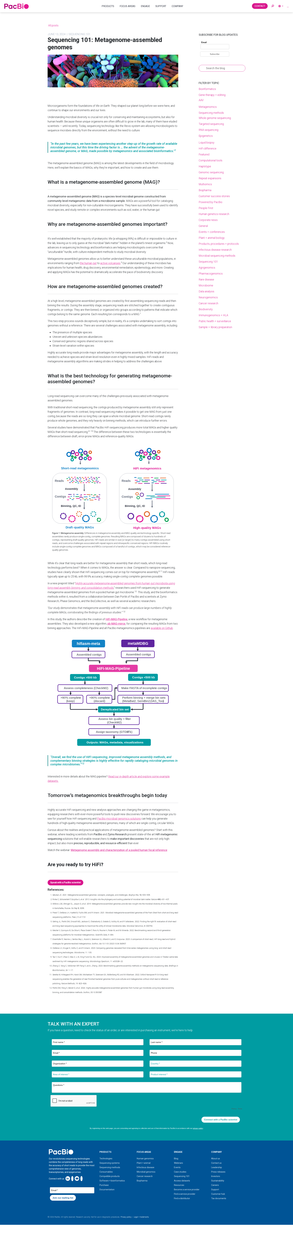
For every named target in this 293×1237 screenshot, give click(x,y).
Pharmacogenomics (211, 273)
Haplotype (205, 166)
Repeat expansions (210, 178)
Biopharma (205, 190)
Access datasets (182, 1180)
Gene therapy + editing (212, 94)
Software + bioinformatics (112, 1180)
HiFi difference (207, 148)
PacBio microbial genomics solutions (119, 818)
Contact (260, 6)
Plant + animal (143, 1163)
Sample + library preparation (215, 327)
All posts (53, 25)
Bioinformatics (207, 89)
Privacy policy (126, 1217)
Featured (204, 154)
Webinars (178, 1163)
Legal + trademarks (141, 1217)
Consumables (106, 1172)
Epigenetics (206, 135)
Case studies (180, 1172)
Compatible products (109, 1176)
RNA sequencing (208, 129)
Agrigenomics (207, 267)
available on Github (162, 628)
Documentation (106, 1189)
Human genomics (145, 1158)
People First (206, 208)
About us (215, 1158)
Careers (215, 1185)
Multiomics (205, 184)
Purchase (104, 1185)
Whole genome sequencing (215, 118)
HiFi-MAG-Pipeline (116, 619)
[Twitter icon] (72, 1178)
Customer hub (218, 1194)
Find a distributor (182, 1198)
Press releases (218, 1172)
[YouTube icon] (77, 1178)
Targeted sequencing (211, 124)
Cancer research (208, 303)
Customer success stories (214, 196)
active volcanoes (110, 263)
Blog (176, 1158)
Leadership (216, 1167)
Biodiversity (206, 309)
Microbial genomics (146, 1172)
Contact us (216, 1163)
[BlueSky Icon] (81, 1178)
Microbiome (206, 285)
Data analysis (206, 291)
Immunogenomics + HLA (213, 315)
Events (177, 1167)
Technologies (105, 1158)
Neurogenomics (208, 297)
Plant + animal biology (212, 237)
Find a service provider (184, 1194)
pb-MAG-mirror (116, 623)
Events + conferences (212, 231)
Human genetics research (214, 214)
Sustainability (217, 1180)
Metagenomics (208, 106)
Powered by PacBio (210, 202)
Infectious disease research (215, 249)
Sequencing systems (109, 1163)
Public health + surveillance (215, 321)
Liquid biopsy (206, 142)
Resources (179, 1185)
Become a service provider (186, 1189)
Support (215, 1189)
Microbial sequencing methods (217, 255)
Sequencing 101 (208, 261)
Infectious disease (145, 1167)
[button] (272, 6)
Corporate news (208, 220)
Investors (215, 1176)
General (203, 225)
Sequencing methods (211, 112)
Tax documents (218, 1198)
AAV (201, 100)
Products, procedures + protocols (219, 243)
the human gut (88, 263)
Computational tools (210, 160)
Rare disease (206, 279)
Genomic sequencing (211, 172)
